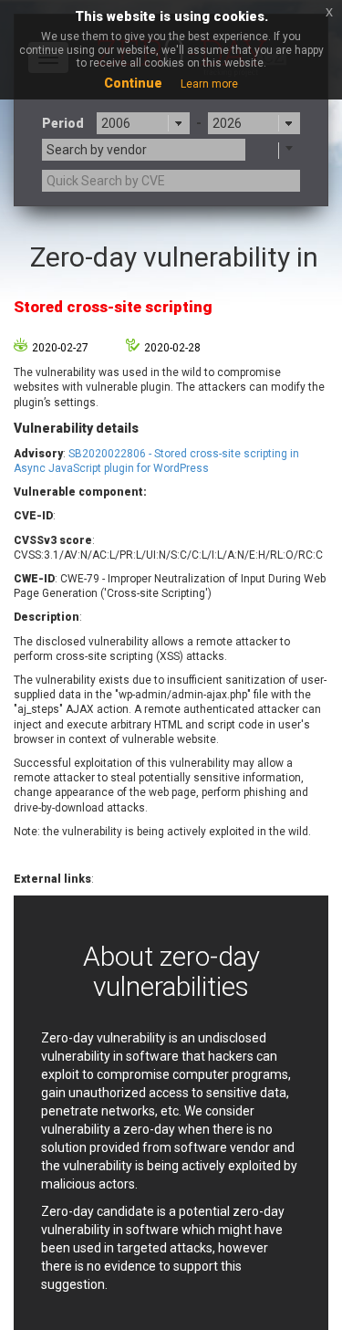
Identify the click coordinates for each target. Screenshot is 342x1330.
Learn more (209, 84)
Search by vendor (97, 149)
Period (63, 123)
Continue (133, 83)
